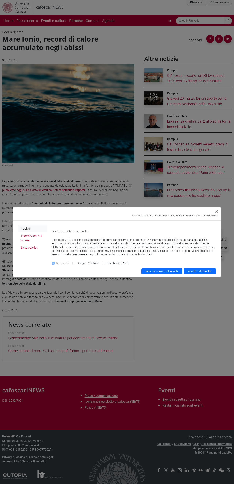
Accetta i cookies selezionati (162, 271)
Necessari (62, 263)
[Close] (217, 211)
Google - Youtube (88, 263)
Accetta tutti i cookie (199, 271)
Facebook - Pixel (117, 263)
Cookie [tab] (25, 228)
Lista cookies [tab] (29, 247)
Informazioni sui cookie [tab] (31, 238)
